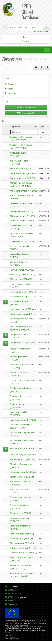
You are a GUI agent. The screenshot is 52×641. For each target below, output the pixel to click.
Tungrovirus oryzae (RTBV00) (23, 552)
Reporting (12, 93)
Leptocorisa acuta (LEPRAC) (23, 313)
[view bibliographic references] (5, 302)
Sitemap (11, 600)
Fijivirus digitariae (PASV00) (22, 274)
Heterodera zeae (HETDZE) (23, 296)
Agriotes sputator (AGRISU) (22, 178)
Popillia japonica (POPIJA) (22, 448)
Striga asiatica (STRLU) (20, 513)
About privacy (13, 604)
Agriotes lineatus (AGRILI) (22, 168)
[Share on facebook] (41, 67)
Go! (46, 27)
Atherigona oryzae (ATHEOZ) (23, 190)
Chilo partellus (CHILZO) (21, 211)
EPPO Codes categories (17, 597)
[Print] (36, 67)
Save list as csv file (27, 113)
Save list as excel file (27, 107)
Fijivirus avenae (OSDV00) (22, 269)
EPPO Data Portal (14, 593)
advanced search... (41, 31)
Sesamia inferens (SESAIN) (22, 476)
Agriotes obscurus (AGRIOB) (23, 173)
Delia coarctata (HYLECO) (22, 241)
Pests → (11, 88)
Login (27, 37)
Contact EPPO (13, 586)
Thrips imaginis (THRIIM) (21, 538)
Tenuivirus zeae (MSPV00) (22, 533)
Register (27, 41)
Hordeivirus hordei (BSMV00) (23, 309)
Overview (11, 84)
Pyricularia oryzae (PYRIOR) (23, 454)
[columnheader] (23, 126)
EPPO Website (13, 590)
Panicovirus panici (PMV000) (23, 419)
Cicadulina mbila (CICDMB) (22, 220)
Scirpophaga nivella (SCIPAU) (23, 472)
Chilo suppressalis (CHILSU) (22, 216)
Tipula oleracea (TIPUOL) (22, 543)
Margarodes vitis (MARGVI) (22, 342)
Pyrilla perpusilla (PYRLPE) (22, 459)
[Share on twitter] (47, 67)
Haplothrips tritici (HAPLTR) (23, 291)
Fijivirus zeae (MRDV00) (21, 279)
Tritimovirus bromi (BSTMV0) (23, 547)
